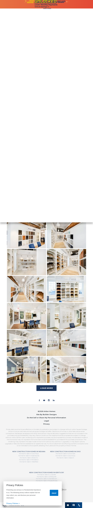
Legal (46, 421)
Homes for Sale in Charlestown (46, 478)
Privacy (46, 424)
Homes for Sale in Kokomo (29, 458)
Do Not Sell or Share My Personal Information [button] (46, 418)
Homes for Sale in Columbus (29, 453)
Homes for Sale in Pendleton (29, 460)
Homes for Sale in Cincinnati (65, 453)
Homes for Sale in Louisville (46, 474)
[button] (68, 505)
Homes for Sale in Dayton (65, 458)
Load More (46, 388)
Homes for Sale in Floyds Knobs (46, 481)
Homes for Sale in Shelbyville (46, 477)
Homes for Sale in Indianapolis (28, 456)
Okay (54, 493)
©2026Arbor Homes (46, 411)
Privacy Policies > (13, 503)
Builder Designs (50, 414)
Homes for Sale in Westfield (28, 462)
